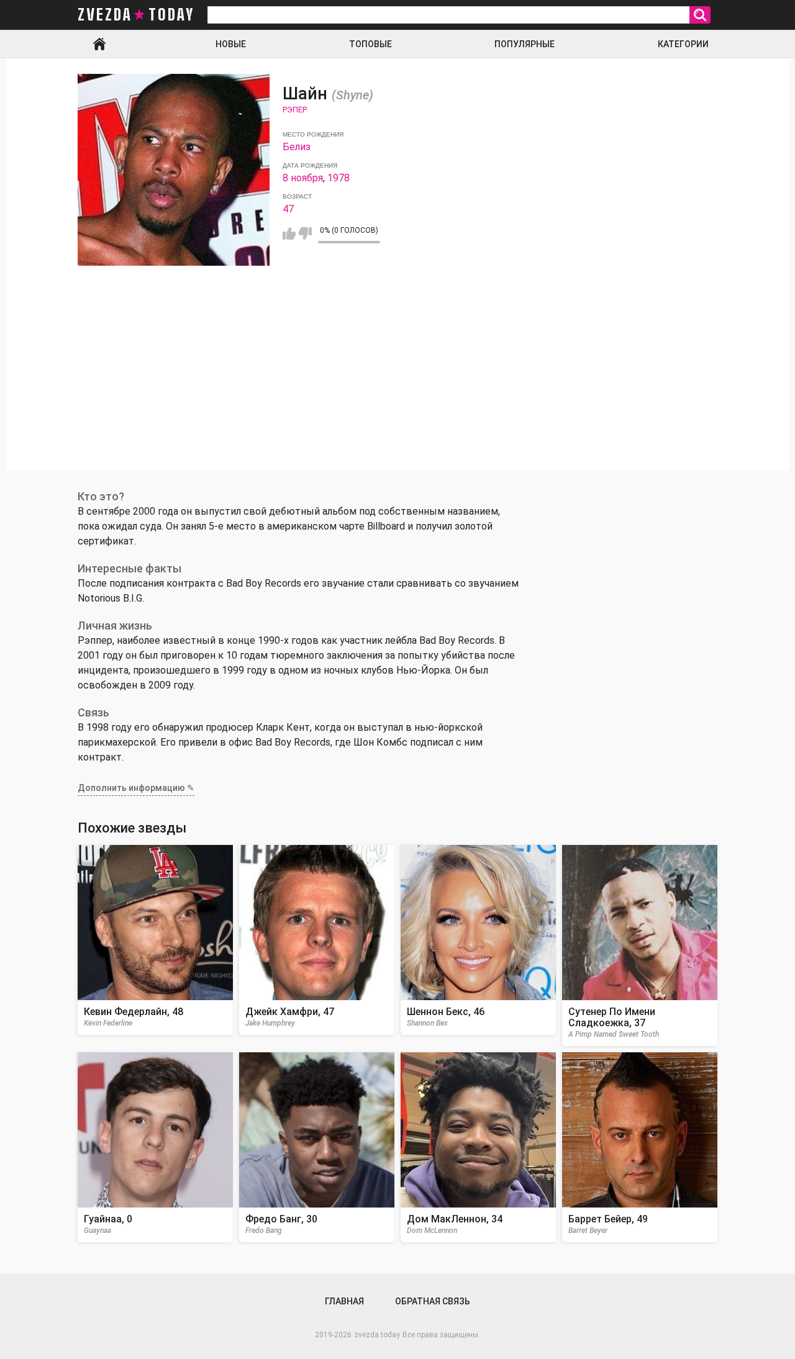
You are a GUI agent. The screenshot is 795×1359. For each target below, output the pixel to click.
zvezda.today (377, 1334)
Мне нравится (289, 233)
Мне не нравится (305, 233)
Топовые (370, 44)
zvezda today (136, 14)
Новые (231, 44)
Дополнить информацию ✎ (136, 788)
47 (288, 209)
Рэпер (295, 109)
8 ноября (303, 178)
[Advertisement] (397, 384)
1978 (338, 178)
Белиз (297, 147)
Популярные (524, 44)
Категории (683, 44)
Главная (99, 44)
